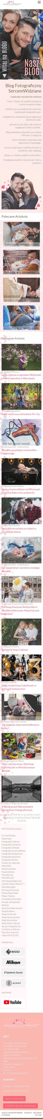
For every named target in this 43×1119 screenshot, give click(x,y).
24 (21, 817)
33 (24, 820)
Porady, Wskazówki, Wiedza (15, 722)
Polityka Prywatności (13, 1064)
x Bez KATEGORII (10, 935)
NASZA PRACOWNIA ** (13, 884)
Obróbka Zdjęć (9, 887)
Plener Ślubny (8, 896)
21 (12, 817)
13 (27, 814)
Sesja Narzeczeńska (12, 525)
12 (24, 814)
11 (21, 814)
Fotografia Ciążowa (11, 372)
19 (7, 817)
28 (33, 817)
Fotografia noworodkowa (14, 486)
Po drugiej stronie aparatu (15, 1043)
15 (33, 814)
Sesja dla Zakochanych (12, 908)
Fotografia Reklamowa (12, 853)
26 (27, 817)
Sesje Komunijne (9, 920)
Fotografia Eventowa (11, 844)
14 (30, 814)
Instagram (37, 1113)
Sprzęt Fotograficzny (11, 926)
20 (10, 817)
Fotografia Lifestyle (10, 847)
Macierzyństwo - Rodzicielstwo (16, 447)
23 (18, 817)
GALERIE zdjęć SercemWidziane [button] (20, 1105)
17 (39, 814)
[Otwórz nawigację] (39, 2)
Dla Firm (7, 1070)
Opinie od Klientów (12, 1055)
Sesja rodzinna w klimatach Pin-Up (21, 414)
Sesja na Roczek (10, 682)
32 (21, 820)
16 (36, 814)
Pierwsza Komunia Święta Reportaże (18, 604)
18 (4, 817)
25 (24, 817)
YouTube (38, 1115)
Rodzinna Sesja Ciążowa (15, 649)
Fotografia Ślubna (10, 859)
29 (36, 817)
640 (3, 345)
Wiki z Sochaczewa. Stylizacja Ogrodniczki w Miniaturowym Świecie (18, 767)
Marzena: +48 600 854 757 (16, 1090)
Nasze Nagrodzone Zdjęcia (15, 1052)
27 (30, 817)
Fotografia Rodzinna (12, 411)
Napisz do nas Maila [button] (14, 1098)
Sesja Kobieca (8, 911)
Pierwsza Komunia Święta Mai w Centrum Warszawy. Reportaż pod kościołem (20, 610)
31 (18, 820)
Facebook (28, 1113)
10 (19, 814)
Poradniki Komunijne (11, 899)
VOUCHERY (9, 1067)
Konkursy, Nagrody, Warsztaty (16, 803)
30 (39, 817)
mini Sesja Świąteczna (11, 881)
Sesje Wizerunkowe (11, 923)
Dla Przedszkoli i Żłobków (15, 1073)
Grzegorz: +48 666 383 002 (16, 1086)
